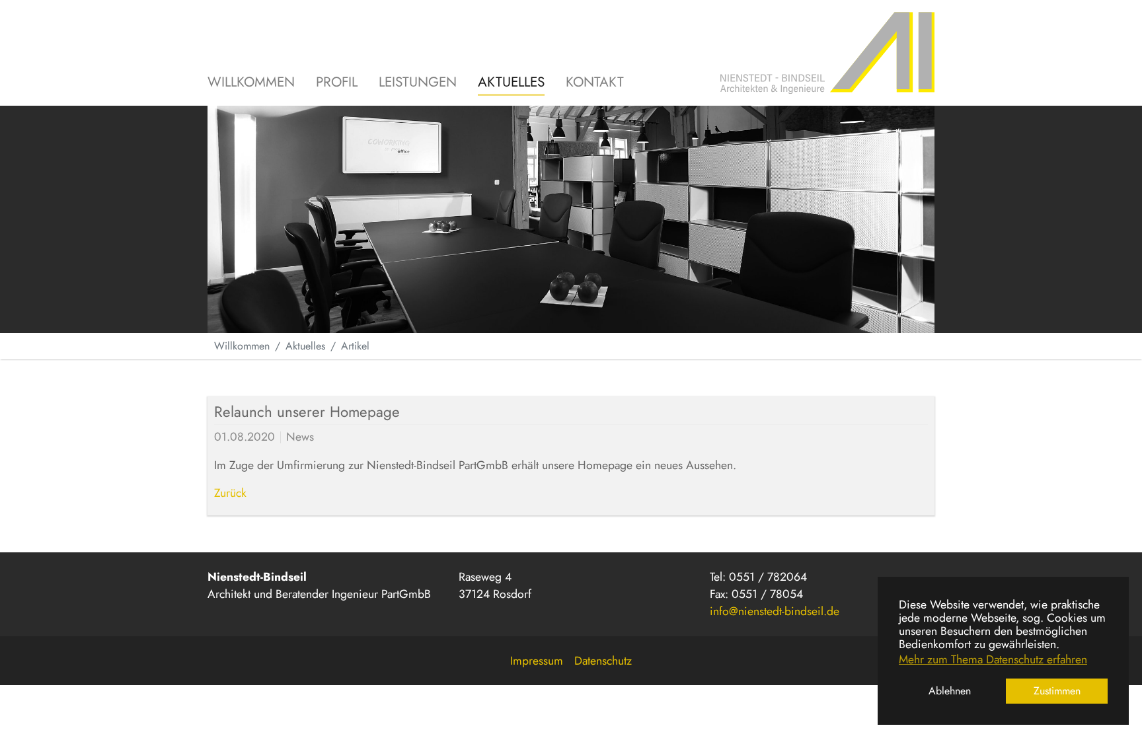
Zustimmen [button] (1057, 690)
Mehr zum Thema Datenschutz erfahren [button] (993, 659)
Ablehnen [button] (950, 690)
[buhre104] (827, 53)
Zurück (230, 492)
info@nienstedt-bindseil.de (774, 611)
